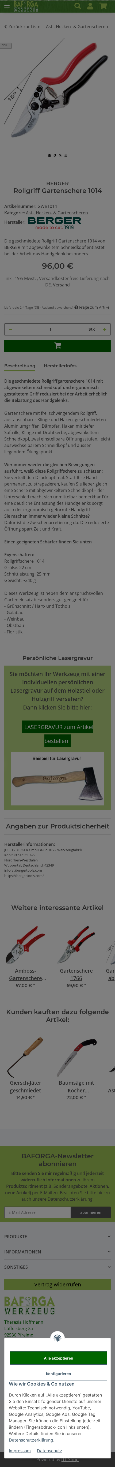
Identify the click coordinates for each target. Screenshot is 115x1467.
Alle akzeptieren (58, 1358)
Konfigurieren (58, 1373)
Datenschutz (49, 1450)
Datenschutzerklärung (31, 1440)
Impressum (20, 1450)
